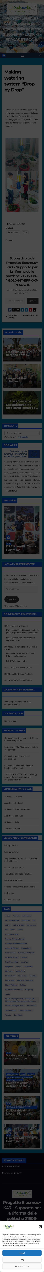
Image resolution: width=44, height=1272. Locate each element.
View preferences (22, 1266)
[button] (40, 1226)
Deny (22, 1260)
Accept (22, 1253)
